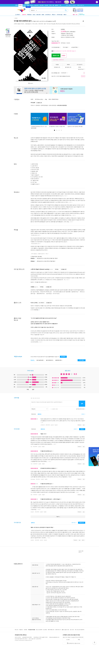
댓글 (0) (55, 424)
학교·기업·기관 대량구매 (79, 629)
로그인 (67, 5)
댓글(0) (43, 446)
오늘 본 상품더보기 (80, 551)
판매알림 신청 (57, 67)
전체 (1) (39, 414)
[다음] (43, 54)
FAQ (79, 639)
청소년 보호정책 (39, 629)
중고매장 (46, 5)
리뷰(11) (68, 43)
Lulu (31, 446)
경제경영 (38, 105)
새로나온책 (38, 14)
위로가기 (94, 642)
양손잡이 (32, 511)
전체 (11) (43, 429)
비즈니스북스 (35, 23)
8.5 (59, 43)
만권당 (28, 5)
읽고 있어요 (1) (49, 360)
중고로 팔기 (64, 72)
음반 (53, 5)
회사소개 (16, 629)
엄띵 (31, 494)
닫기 (97, 2)
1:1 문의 (68, 639)
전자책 (24, 5)
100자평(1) (63, 43)
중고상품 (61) (79, 64)
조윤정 (26, 23)
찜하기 (83, 540)
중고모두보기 (81, 69)
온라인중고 (42, 5)
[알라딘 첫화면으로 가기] (22, 10)
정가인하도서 (47, 14)
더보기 (65, 195)
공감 (83, 446)
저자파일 (56, 269)
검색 (66, 10)
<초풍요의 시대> (63, 305)
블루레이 (57, 5)
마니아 (32, 360)
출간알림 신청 (68, 67)
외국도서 (31, 5)
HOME (16, 5)
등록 (82, 403)
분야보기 (18, 14)
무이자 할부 (65, 47)
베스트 (34, 14)
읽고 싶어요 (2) (40, 360)
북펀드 (65, 14)
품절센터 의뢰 (56, 55)
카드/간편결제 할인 (56, 47)
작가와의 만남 (59, 14)
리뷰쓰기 (82, 429)
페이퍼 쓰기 (81, 522)
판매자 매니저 (58, 629)
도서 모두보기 (41, 302)
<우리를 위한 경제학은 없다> (40, 282)
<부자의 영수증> (55, 305)
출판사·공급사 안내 (65, 629)
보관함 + (64, 55)
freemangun (33, 479)
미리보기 (31, 83)
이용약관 (25, 629)
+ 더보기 (54, 444)
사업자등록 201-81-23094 (27, 637)
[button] (54, 130)
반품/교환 (67, 564)
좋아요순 (74, 522)
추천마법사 (29, 14)
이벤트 (42, 14)
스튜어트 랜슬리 (17, 23)
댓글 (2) (45, 540)
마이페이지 (74, 5)
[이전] (18, 54)
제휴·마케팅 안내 (51, 629)
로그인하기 (63, 356)
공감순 (75, 429)
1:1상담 (62, 564)
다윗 (31, 463)
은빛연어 (32, 540)
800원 (79, 67)
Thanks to (79, 446)
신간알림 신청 (39, 102)
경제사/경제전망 (52, 105)
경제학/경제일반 (44, 105)
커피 (60, 5)
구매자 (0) (33, 414)
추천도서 (53, 14)
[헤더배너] (78, 10)
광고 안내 (72, 629)
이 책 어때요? (81, 360)
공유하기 (83, 21)
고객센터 (78, 5)
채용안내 (21, 629)
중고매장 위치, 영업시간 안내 (74, 643)
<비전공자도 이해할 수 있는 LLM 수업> (43, 305)
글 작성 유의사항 (80, 409)
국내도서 (20, 5)
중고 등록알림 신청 (55, 72)
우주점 (50, 5)
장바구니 (82, 5)
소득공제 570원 (74, 47)
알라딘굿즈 (36, 5)
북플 (74, 14)
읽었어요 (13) (58, 360)
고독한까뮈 (42, 424)
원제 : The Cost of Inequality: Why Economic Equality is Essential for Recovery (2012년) (62, 23)
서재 (76, 14)
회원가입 (70, 5)
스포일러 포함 (54, 409)
